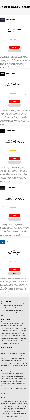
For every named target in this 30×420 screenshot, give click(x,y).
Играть (14, 47)
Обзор (14, 51)
